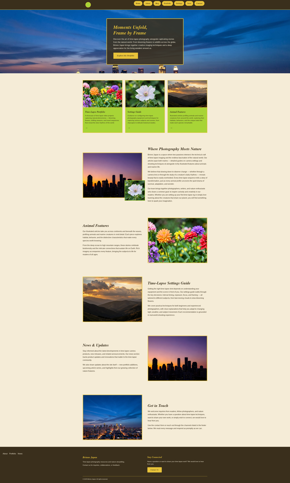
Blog (157, 3)
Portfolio (167, 3)
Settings (179, 3)
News (189, 3)
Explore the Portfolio (125, 55)
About (148, 3)
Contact (199, 3)
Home (138, 3)
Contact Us (155, 470)
